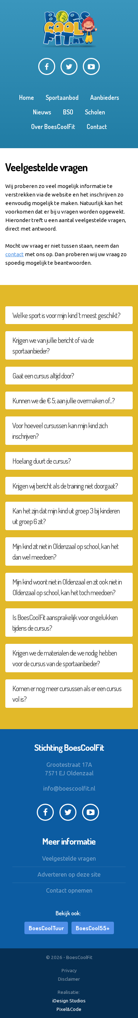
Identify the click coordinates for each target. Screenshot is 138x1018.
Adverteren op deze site (69, 874)
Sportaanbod (62, 97)
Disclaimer (69, 979)
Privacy (69, 970)
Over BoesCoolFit (53, 126)
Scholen (95, 112)
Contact (97, 126)
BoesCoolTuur (46, 928)
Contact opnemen (69, 890)
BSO (68, 112)
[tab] (69, 315)
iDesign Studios (69, 1000)
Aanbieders (104, 97)
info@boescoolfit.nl (69, 788)
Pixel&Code (69, 1009)
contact (14, 254)
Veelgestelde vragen (69, 858)
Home (26, 97)
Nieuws (42, 112)
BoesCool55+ (93, 928)
